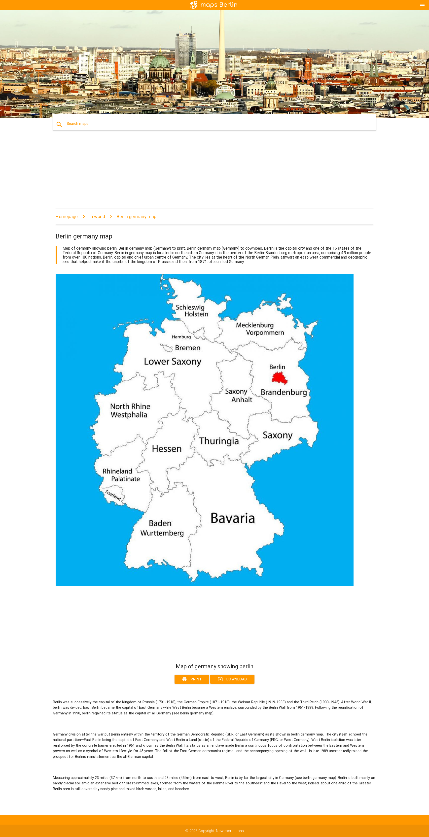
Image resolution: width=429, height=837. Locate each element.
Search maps (77, 123)
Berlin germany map (136, 216)
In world (97, 216)
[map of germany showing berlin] (205, 584)
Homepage (67, 216)
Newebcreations (230, 831)
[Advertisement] (205, 174)
